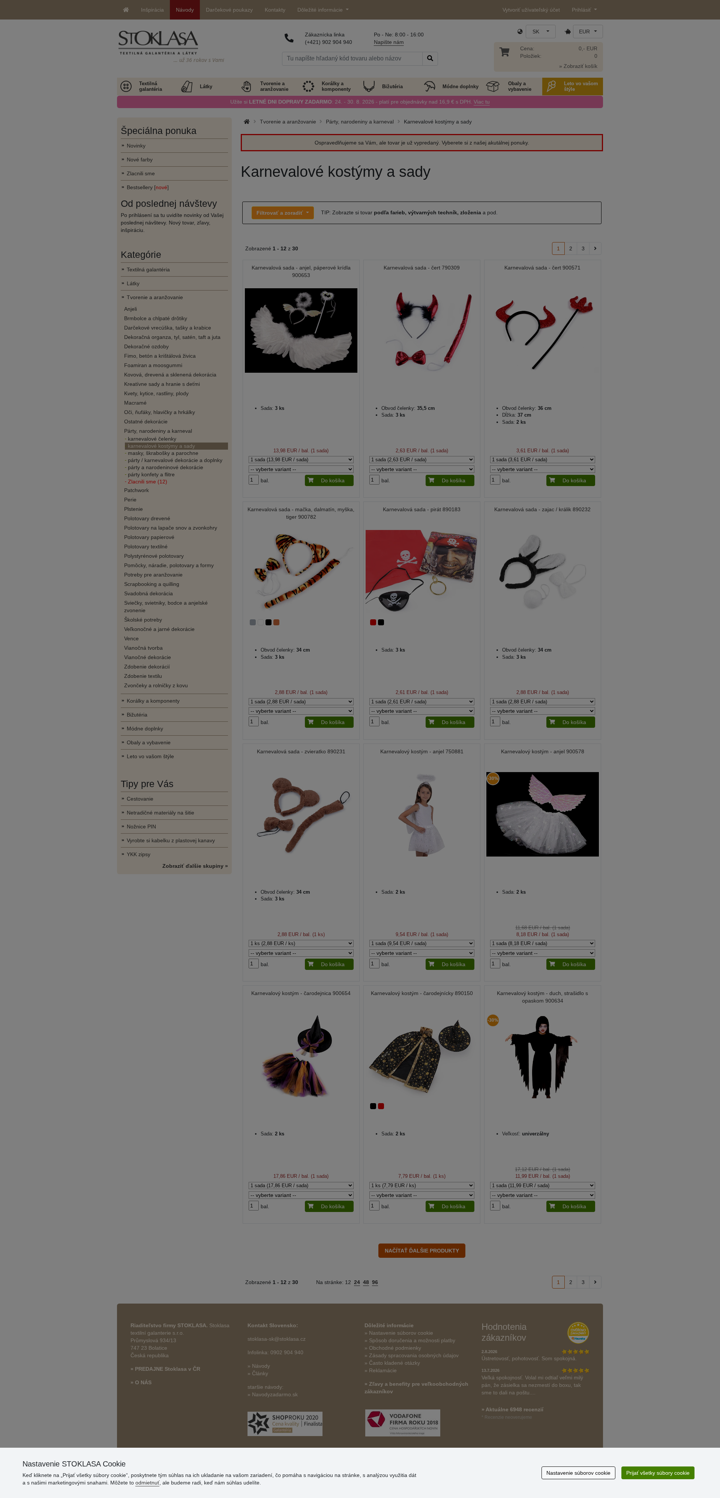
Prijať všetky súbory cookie (658, 1473)
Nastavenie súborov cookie (578, 1473)
